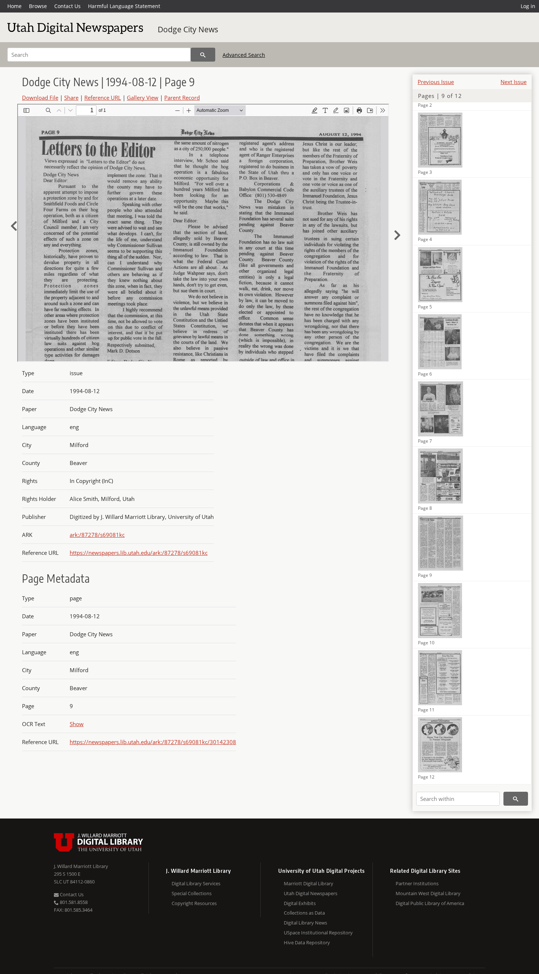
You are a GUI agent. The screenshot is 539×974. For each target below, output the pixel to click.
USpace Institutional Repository (318, 932)
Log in (528, 6)
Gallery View (142, 97)
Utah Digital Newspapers (310, 893)
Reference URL (102, 97)
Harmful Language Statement (124, 6)
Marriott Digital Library (308, 883)
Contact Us (67, 6)
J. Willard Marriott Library (81, 866)
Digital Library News (305, 922)
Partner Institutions (417, 883)
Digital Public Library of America (430, 903)
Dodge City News (188, 29)
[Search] (203, 55)
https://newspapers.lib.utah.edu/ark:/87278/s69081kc (139, 552)
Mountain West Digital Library (428, 893)
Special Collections (192, 893)
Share (71, 97)
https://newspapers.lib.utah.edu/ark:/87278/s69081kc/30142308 (153, 742)
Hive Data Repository (307, 942)
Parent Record (182, 97)
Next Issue (513, 81)
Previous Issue (436, 81)
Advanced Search (244, 54)
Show (77, 724)
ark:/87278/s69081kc (97, 534)
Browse (38, 6)
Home (14, 6)
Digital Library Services (196, 883)
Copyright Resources (194, 903)
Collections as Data (304, 912)
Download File (40, 97)
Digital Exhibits (300, 903)
